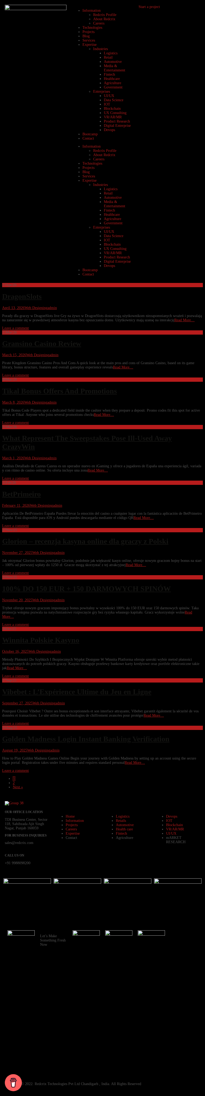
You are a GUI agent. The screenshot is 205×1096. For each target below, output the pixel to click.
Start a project (149, 7)
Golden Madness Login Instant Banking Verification (85, 739)
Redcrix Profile (104, 15)
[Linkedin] (177, 1009)
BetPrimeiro (21, 494)
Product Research (117, 121)
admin (52, 308)
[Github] (177, 980)
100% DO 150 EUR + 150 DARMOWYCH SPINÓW (86, 588)
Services (88, 40)
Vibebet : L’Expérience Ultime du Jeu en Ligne (76, 692)
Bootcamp (90, 134)
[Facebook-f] (177, 937)
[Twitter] (177, 1052)
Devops (109, 130)
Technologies (92, 28)
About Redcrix (104, 19)
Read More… (184, 320)
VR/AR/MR (113, 117)
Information (91, 11)
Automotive (113, 62)
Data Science (113, 100)
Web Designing (36, 308)
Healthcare (112, 79)
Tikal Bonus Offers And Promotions (59, 391)
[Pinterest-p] (177, 994)
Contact (88, 138)
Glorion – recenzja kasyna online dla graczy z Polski (85, 541)
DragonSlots (22, 296)
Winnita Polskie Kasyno (40, 640)
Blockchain (112, 109)
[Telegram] (177, 1023)
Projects (88, 32)
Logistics (110, 53)
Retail (108, 57)
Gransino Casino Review (41, 343)
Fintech (109, 74)
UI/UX (109, 96)
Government (113, 87)
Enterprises (101, 92)
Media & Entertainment (114, 68)
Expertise (89, 45)
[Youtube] (177, 965)
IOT (107, 104)
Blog (86, 36)
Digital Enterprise (117, 126)
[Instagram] (177, 951)
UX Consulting (115, 113)
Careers (98, 23)
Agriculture (112, 83)
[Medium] (177, 1066)
